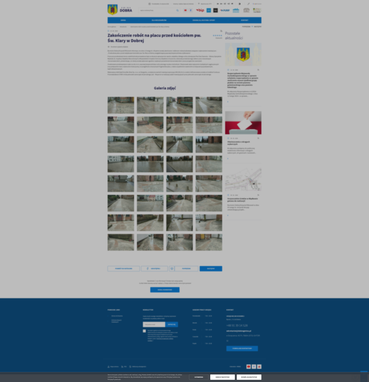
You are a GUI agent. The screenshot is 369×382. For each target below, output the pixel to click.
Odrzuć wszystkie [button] (222, 377)
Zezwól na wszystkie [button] (249, 377)
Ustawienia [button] (198, 377)
